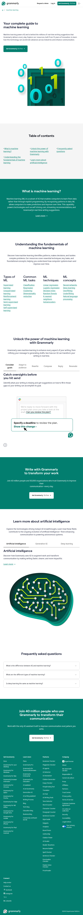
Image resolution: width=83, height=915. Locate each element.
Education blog (28, 811)
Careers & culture (68, 778)
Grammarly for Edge (10, 802)
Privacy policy (66, 796)
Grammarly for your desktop (10, 766)
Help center (7, 882)
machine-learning (12, 10)
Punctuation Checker (47, 860)
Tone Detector (47, 801)
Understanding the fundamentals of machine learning (14, 160)
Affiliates (65, 785)
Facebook (9, 890)
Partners (65, 789)
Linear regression (50, 285)
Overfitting (68, 291)
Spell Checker (47, 852)
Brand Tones (47, 830)
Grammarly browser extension (10, 780)
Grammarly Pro (28, 765)
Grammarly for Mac (9, 776)
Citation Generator (49, 779)
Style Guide (46, 819)
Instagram (9, 894)
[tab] (9, 367)
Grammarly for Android (8, 832)
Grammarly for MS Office (9, 806)
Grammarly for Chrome (8, 786)
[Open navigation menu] (79, 3)
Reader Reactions (48, 845)
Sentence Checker (49, 856)
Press (64, 782)
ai (2, 10)
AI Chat (45, 794)
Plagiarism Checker (49, 765)
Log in (53, 3)
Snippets (45, 823)
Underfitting (68, 293)
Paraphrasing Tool (49, 787)
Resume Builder (48, 848)
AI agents (46, 768)
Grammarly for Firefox (8, 797)
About (64, 765)
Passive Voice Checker (47, 866)
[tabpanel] (41, 409)
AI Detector (47, 772)
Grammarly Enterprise (27, 775)
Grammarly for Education (28, 780)
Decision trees (49, 291)
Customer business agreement (68, 804)
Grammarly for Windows (8, 771)
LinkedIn (9, 901)
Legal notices (66, 822)
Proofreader (47, 871)
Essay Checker (47, 783)
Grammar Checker (49, 761)
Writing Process (28, 800)
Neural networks (70, 285)
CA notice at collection (66, 810)
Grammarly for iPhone (8, 823)
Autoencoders (49, 302)
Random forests (50, 293)
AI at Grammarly (28, 789)
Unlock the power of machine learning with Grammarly (39, 151)
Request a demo (42, 3)
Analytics (46, 827)
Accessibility (66, 818)
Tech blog (26, 807)
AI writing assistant (29, 796)
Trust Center (66, 792)
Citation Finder (48, 838)
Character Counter (49, 809)
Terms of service (67, 800)
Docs (5, 761)
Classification (29, 285)
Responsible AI (67, 774)
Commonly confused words (30, 819)
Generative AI (28, 792)
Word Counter (47, 805)
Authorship (46, 834)
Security (65, 814)
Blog (24, 803)
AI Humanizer (47, 776)
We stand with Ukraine (67, 770)
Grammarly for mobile (8, 817)
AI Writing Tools (48, 798)
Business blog (27, 814)
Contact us (7, 886)
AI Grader (46, 841)
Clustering (27, 291)
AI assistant (27, 785)
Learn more (40, 216)
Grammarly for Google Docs (8, 812)
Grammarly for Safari (8, 792)
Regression (28, 288)
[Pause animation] (5, 445)
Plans (24, 761)
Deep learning (69, 288)
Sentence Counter (49, 816)
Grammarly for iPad (10, 828)
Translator (46, 790)
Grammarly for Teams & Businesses (29, 769)
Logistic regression (51, 288)
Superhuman (69, 761)
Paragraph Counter (49, 812)
